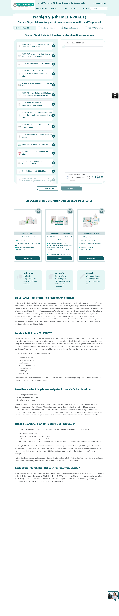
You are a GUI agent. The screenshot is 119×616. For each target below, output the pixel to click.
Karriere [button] (84, 8)
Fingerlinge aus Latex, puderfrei (35, 152)
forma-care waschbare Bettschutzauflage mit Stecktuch (76, 177)
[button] (105, 3)
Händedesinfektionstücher (35, 144)
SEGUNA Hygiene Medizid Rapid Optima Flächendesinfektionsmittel (36, 94)
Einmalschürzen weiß (34, 171)
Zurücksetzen (49, 188)
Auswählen (28, 258)
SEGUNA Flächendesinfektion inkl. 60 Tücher (35, 126)
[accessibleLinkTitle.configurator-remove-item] (102, 177)
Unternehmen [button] (41, 8)
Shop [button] (65, 8)
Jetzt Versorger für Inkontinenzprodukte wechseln (61, 3)
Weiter (72, 188)
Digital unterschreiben (71, 28)
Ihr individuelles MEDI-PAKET (73, 43)
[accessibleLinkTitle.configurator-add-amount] (99, 177)
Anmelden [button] (99, 3)
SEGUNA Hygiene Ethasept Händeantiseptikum (32, 104)
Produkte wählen (23, 28)
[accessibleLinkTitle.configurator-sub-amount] (95, 177)
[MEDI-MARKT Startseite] (23, 5)
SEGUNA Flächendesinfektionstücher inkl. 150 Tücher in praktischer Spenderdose (37, 115)
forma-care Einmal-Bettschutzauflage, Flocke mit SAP (36, 45)
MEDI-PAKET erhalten (94, 28)
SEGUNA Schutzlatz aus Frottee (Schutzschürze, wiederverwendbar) (36, 73)
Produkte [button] (55, 8)
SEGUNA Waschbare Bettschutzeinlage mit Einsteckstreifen (36, 55)
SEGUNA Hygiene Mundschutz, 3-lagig (37, 84)
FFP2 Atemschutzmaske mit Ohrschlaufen (32, 162)
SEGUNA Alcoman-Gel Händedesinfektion (37, 135)
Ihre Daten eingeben (47, 28)
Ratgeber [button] (74, 8)
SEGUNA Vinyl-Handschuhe (36, 64)
